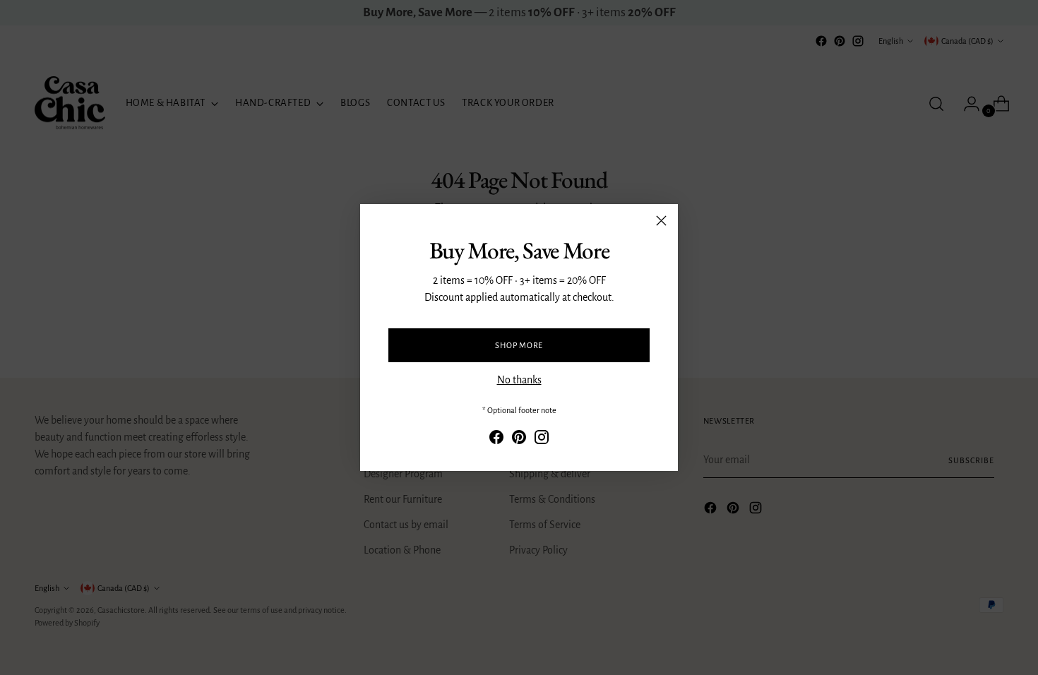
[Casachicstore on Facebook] (496, 439)
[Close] (661, 221)
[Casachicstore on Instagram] (541, 439)
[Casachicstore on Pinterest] (519, 439)
